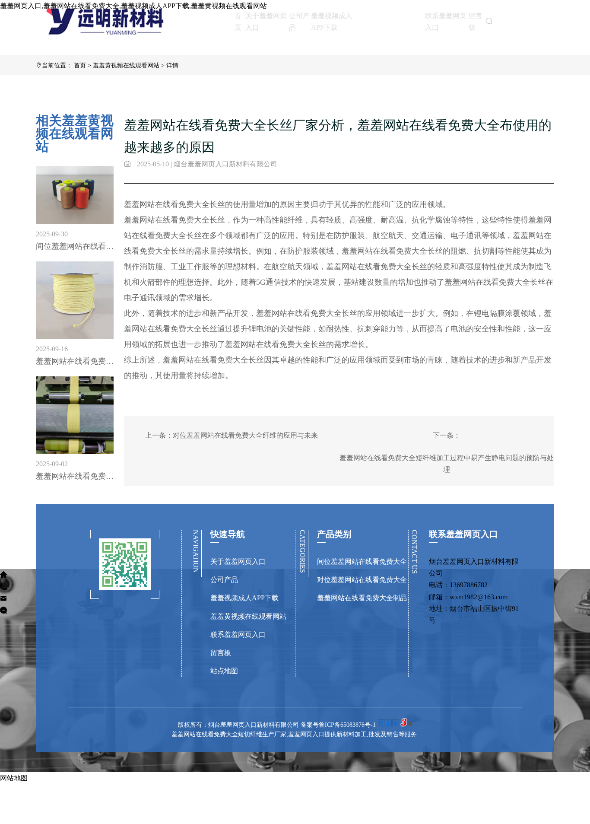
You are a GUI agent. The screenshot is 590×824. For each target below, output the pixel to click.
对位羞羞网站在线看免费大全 (362, 579)
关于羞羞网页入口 (266, 21)
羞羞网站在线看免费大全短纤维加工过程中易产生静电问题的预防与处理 (446, 463)
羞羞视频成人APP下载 (331, 21)
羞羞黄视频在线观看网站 (392, 20)
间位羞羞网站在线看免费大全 (362, 561)
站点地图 (224, 670)
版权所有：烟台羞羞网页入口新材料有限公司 (239, 725)
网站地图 (14, 778)
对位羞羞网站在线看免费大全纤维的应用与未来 (245, 435)
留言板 (475, 21)
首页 (238, 21)
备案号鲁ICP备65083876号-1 (338, 725)
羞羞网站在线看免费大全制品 (362, 597)
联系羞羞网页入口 (445, 21)
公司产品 (299, 21)
